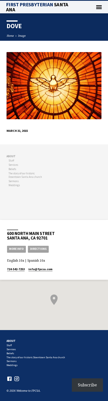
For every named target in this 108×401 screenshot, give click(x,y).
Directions (38, 249)
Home (10, 35)
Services (13, 165)
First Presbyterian (37, 7)
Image (22, 35)
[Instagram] (17, 379)
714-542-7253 (16, 269)
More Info (16, 249)
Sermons (14, 181)
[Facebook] (9, 379)
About (11, 156)
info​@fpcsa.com (40, 269)
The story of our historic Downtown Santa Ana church (25, 175)
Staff (11, 160)
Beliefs (12, 169)
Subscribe (87, 385)
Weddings (14, 185)
